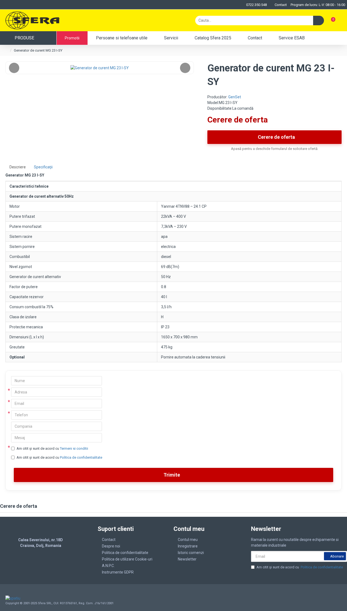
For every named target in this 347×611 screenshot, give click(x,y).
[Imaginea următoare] (185, 68)
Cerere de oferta (276, 137)
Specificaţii (43, 167)
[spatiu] (39, 598)
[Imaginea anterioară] (14, 68)
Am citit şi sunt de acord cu (52, 448)
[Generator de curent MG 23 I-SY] (99, 68)
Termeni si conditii (74, 448)
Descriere (17, 167)
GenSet (234, 97)
